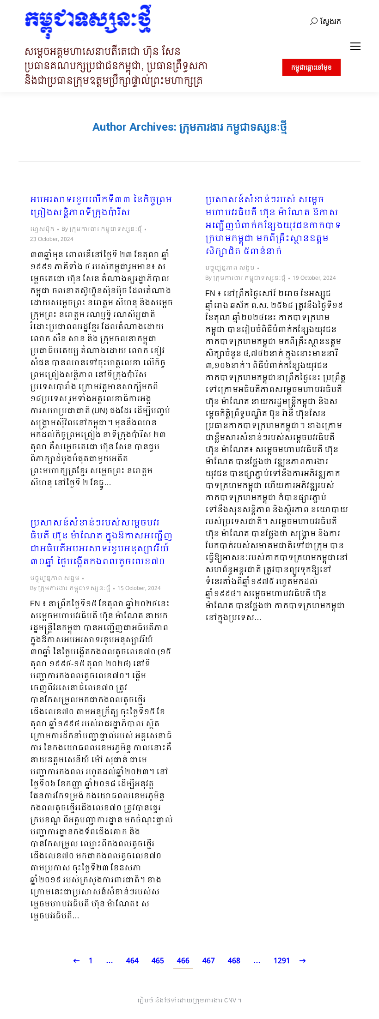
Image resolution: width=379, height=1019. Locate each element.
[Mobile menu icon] (355, 46)
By (101, 229)
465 (158, 961)
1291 (282, 961)
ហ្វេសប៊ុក (42, 229)
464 (132, 961)
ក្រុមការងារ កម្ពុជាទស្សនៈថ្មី (233, 127)
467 (208, 961)
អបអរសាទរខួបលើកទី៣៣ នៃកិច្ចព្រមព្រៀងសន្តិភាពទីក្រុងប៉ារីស (101, 207)
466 (183, 961)
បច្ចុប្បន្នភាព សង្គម (230, 268)
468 (234, 961)
